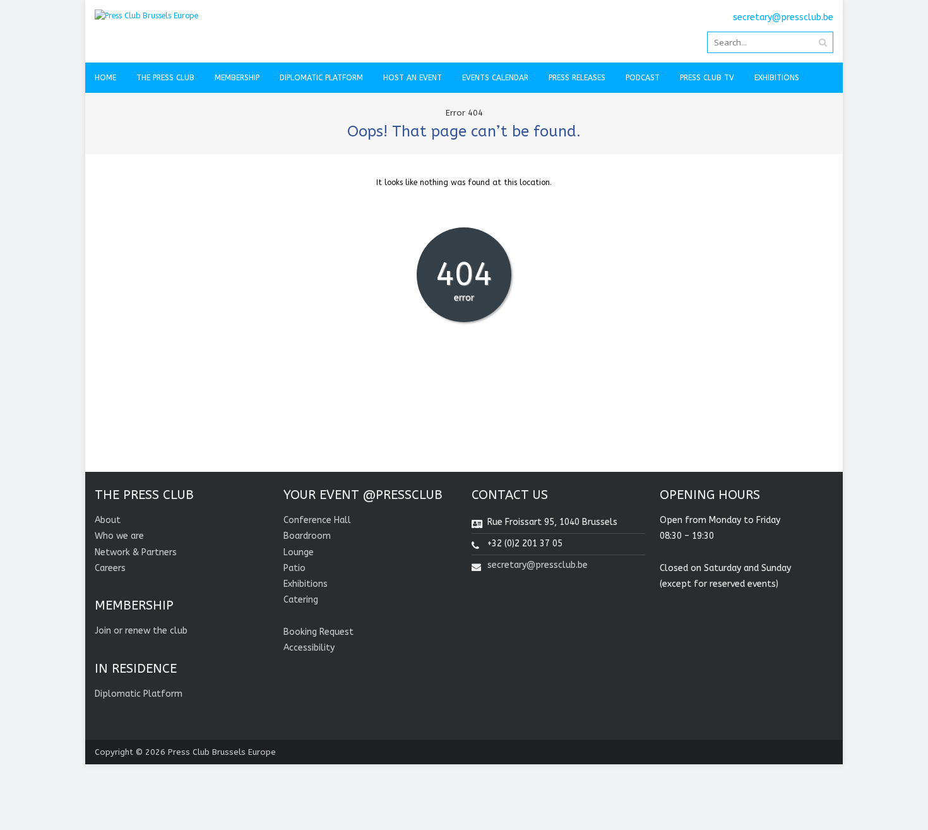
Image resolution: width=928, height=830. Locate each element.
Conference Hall (317, 520)
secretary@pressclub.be (537, 565)
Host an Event (412, 77)
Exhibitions (776, 77)
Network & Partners (136, 552)
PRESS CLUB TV (707, 77)
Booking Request (318, 632)
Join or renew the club (141, 630)
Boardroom (307, 536)
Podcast (643, 77)
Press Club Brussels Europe (222, 752)
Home (105, 77)
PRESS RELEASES (577, 77)
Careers (110, 568)
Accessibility (309, 647)
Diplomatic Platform (321, 77)
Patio (294, 568)
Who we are (119, 536)
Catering (300, 599)
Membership (237, 77)
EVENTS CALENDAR (495, 77)
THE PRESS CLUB (165, 77)
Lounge (298, 552)
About (108, 520)
